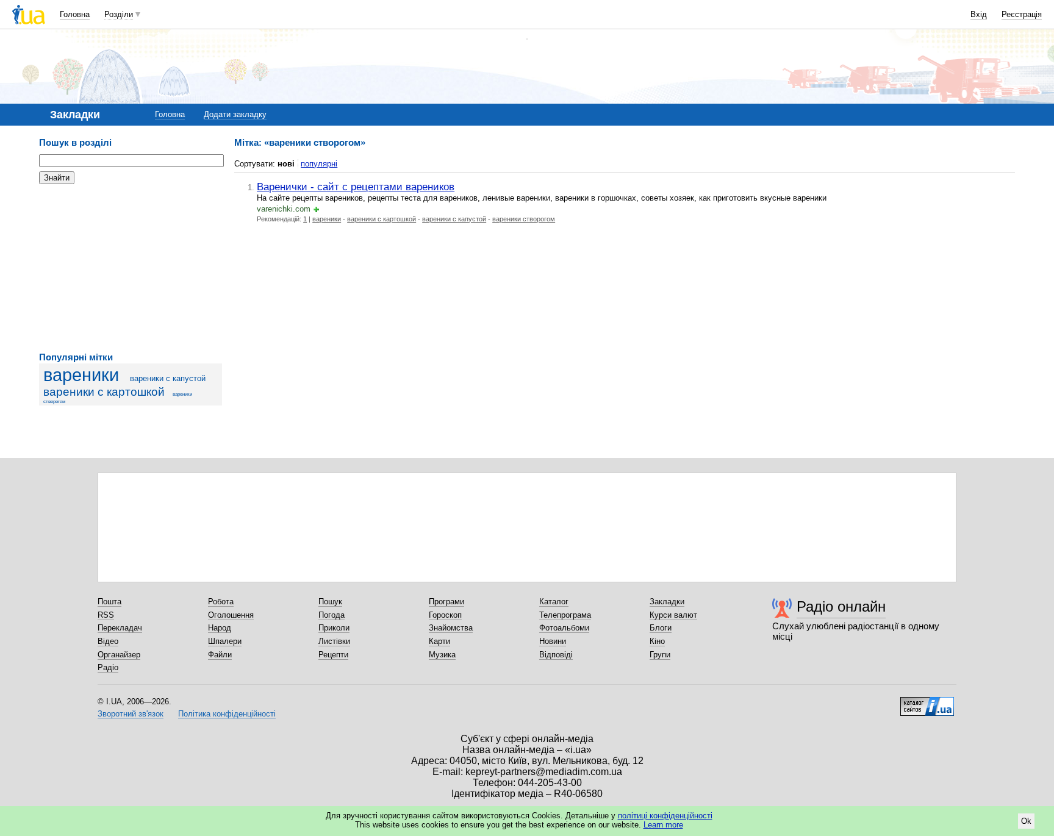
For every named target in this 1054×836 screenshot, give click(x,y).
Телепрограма (565, 615)
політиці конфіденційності (665, 815)
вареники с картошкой (104, 391)
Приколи (334, 627)
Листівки (334, 641)
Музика (442, 654)
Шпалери (225, 641)
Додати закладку (235, 114)
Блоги (661, 627)
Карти (439, 641)
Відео (108, 641)
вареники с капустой (168, 378)
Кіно (657, 641)
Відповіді (556, 654)
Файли (220, 654)
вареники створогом (523, 219)
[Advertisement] (130, 268)
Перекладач (120, 627)
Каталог (553, 601)
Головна (75, 14)
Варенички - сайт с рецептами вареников (355, 186)
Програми (446, 601)
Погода (331, 615)
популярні (319, 163)
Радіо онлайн (841, 606)
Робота (221, 601)
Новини (552, 641)
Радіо (108, 667)
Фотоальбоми (564, 627)
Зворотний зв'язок (130, 713)
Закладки (667, 601)
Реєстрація (1022, 14)
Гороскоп (445, 615)
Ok (1026, 821)
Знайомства (451, 627)
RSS (106, 615)
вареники (81, 375)
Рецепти (333, 654)
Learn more (663, 824)
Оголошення (231, 615)
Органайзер (119, 654)
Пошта (109, 601)
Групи (660, 654)
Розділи (118, 14)
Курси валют (673, 615)
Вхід (978, 14)
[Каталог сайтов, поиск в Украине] (927, 702)
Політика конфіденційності (227, 713)
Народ (219, 627)
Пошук (330, 601)
